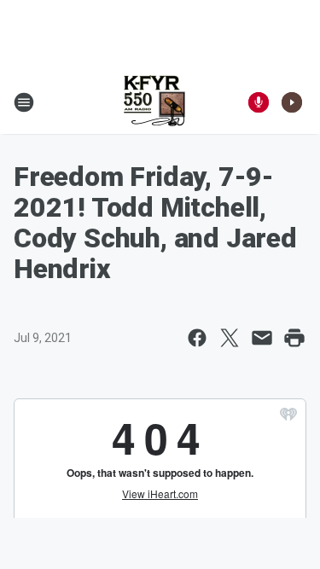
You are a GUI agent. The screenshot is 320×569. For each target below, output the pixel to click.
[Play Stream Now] (292, 102)
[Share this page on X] (229, 338)
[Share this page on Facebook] (197, 338)
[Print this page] (294, 338)
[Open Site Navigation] (24, 102)
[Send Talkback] (258, 102)
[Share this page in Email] (262, 338)
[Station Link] (154, 102)
